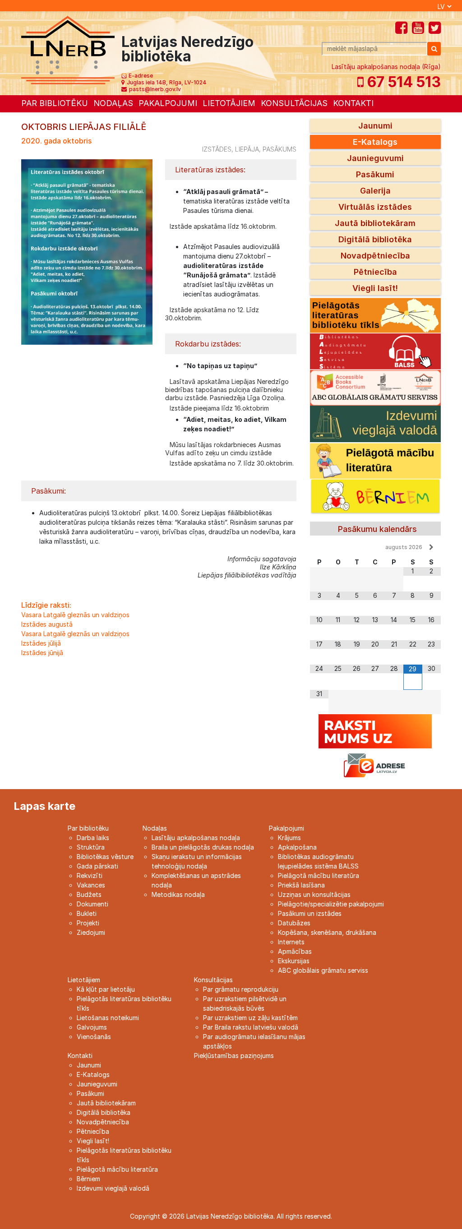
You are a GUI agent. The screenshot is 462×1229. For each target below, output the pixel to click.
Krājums (289, 837)
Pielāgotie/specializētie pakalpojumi (331, 904)
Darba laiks (93, 837)
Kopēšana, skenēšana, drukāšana (327, 932)
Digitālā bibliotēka (375, 239)
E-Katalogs (375, 142)
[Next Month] (431, 547)
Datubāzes (294, 923)
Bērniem (88, 1179)
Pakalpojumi (168, 103)
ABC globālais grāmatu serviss (323, 970)
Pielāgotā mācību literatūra (318, 875)
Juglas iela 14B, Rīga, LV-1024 (167, 82)
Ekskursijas (294, 961)
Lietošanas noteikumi (108, 1017)
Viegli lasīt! (375, 288)
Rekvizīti (89, 875)
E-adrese (141, 75)
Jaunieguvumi (375, 158)
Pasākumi (375, 174)
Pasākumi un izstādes (310, 913)
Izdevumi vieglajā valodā (113, 1188)
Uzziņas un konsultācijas (314, 894)
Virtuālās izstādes (375, 207)
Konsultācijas (294, 103)
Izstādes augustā (47, 624)
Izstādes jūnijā (42, 652)
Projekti (88, 923)
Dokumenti (92, 904)
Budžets (89, 894)
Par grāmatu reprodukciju (240, 989)
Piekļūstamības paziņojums (234, 1055)
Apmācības (295, 951)
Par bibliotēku (54, 103)
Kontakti (353, 103)
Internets (291, 942)
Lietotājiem (229, 103)
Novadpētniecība (375, 255)
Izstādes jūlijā (41, 643)
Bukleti (87, 913)
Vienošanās (94, 1036)
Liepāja (247, 149)
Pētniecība (375, 272)
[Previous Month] (319, 547)
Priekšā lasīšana (301, 885)
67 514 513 (402, 82)
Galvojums (92, 1027)
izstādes (216, 149)
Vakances (91, 885)
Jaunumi (375, 125)
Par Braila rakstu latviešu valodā (250, 1027)
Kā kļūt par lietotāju (106, 989)
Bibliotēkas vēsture (105, 856)
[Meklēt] (434, 48)
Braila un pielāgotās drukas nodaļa (203, 847)
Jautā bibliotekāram (375, 223)
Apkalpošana (297, 847)
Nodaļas (113, 103)
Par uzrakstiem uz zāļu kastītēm (250, 1017)
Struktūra (91, 847)
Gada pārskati (97, 866)
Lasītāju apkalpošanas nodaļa (196, 837)
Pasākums (279, 149)
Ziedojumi (91, 932)
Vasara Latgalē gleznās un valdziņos (75, 615)
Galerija (375, 190)
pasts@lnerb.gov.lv (155, 89)
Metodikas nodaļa (178, 894)
